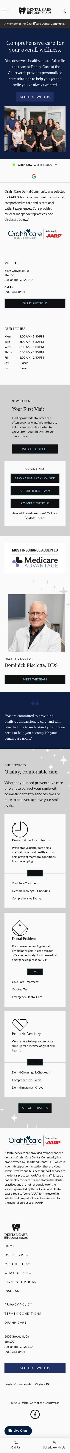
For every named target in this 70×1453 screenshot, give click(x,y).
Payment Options (35, 503)
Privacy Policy (18, 1304)
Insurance (14, 1291)
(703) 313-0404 (14, 291)
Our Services (16, 1254)
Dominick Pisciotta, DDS (31, 665)
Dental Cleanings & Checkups (31, 891)
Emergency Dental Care (27, 997)
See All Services (35, 1108)
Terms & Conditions (22, 1313)
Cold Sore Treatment (25, 883)
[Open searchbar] (64, 11)
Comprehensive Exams (26, 898)
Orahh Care (15, 1322)
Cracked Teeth (21, 989)
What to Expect (35, 449)
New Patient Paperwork (35, 478)
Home (9, 1245)
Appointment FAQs (35, 490)
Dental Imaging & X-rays (27, 1087)
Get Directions (35, 303)
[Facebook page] (35, 1414)
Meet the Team (35, 679)
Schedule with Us (35, 96)
